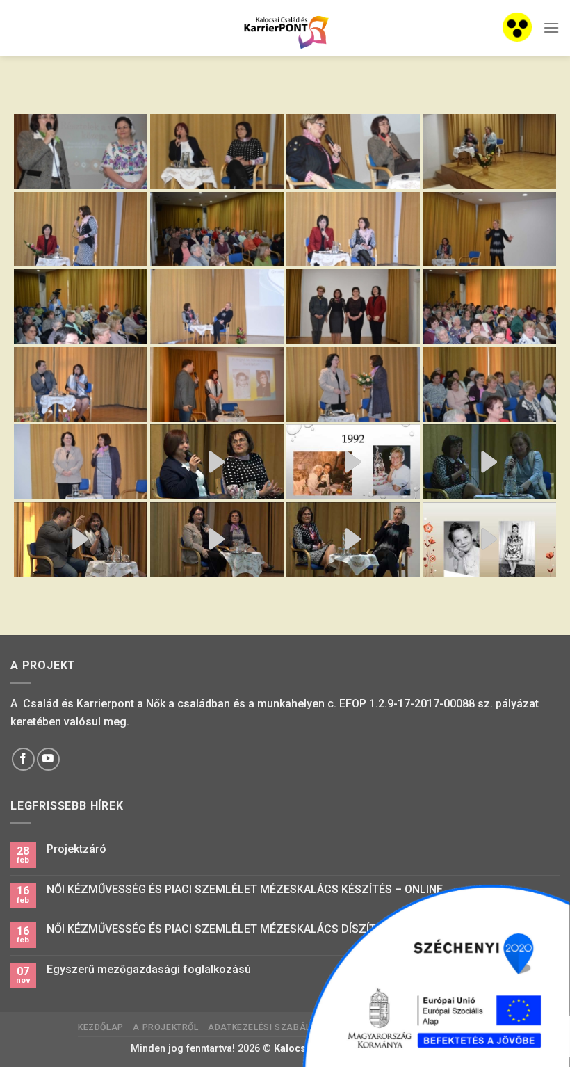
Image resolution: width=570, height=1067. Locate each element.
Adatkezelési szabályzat (270, 1027)
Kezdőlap (101, 1027)
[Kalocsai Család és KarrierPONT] (285, 28)
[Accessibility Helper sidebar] (517, 27)
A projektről (165, 1027)
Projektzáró (76, 849)
